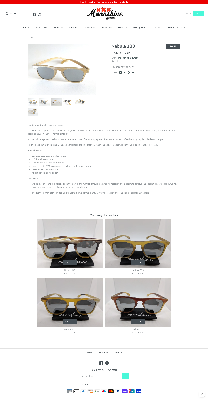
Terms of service (176, 27)
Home (26, 27)
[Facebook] (34, 14)
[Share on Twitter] (125, 72)
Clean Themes (119, 385)
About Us (117, 352)
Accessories (156, 27)
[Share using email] (133, 72)
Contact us (103, 352)
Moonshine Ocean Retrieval (66, 27)
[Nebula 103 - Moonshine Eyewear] (62, 69)
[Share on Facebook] (120, 72)
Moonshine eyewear (128, 57)
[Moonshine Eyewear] (104, 8)
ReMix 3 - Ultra (41, 27)
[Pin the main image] (129, 72)
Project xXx (107, 27)
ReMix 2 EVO (90, 27)
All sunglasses (139, 27)
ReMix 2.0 (122, 27)
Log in (188, 13)
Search (89, 352)
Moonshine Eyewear (97, 385)
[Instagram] (39, 14)
